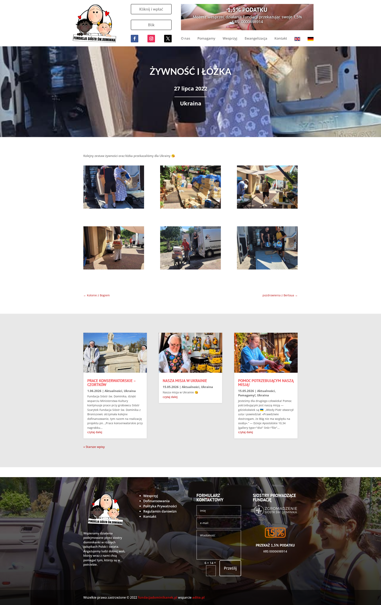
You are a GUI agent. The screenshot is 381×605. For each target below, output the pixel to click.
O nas (185, 39)
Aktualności (113, 391)
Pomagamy (206, 39)
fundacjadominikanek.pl (157, 597)
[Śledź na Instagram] (151, 38)
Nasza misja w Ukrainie (185, 380)
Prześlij (230, 568)
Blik (151, 24)
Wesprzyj (230, 39)
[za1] (113, 187)
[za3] (267, 187)
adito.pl (198, 597)
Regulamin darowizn (160, 511)
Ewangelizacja (256, 39)
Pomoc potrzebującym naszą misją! (265, 382)
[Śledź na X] (168, 38)
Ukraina (190, 103)
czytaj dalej (94, 432)
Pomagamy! (246, 395)
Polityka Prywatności (160, 506)
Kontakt (280, 39)
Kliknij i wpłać (151, 9)
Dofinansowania (156, 501)
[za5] (190, 248)
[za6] (267, 248)
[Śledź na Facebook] (134, 38)
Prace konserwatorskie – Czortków (111, 382)
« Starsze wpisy (94, 447)
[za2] (190, 187)
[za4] (113, 248)
